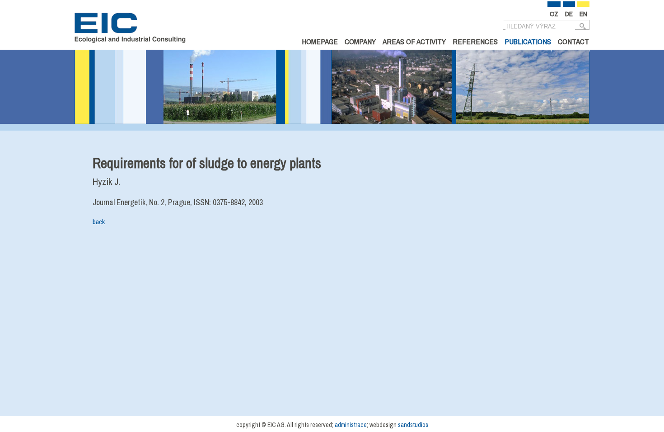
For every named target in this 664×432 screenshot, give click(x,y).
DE (569, 14)
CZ (554, 14)
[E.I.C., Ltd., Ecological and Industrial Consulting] (130, 29)
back (99, 221)
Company (360, 41)
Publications (528, 41)
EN (583, 14)
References (475, 41)
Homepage (320, 41)
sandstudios (413, 425)
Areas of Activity (414, 41)
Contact (573, 41)
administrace (351, 425)
